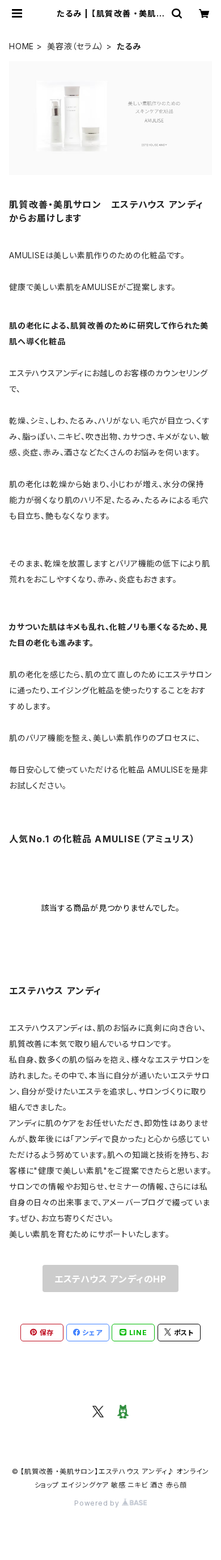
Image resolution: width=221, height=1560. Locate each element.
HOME (21, 46)
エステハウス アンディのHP (110, 1279)
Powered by (98, 1503)
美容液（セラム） (75, 46)
